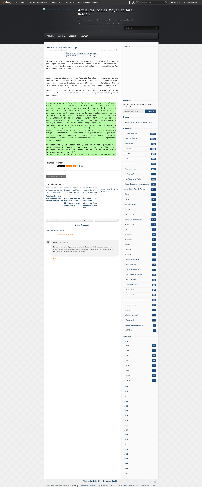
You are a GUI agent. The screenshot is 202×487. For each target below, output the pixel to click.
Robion (126, 199)
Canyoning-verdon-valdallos (133, 325)
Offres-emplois (129, 320)
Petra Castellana (130, 280)
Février (128, 375)
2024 (126, 391)
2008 (126, 468)
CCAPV (127, 154)
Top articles (84, 486)
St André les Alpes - (131, 134)
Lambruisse (128, 234)
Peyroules (127, 209)
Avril (127, 365)
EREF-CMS (128, 330)
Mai (127, 360)
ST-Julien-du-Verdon (131, 174)
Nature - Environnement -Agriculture (136, 184)
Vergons (127, 244)
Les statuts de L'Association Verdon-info (138, 122)
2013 (126, 444)
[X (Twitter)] (133, 2)
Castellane (128, 149)
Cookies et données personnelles (128, 486)
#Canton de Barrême (113, 50)
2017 (126, 425)
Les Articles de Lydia (131, 295)
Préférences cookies (148, 486)
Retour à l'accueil (82, 225)
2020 (126, 411)
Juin (127, 355)
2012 (126, 449)
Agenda (61, 36)
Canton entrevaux (130, 265)
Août (127, 345)
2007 (126, 473)
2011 (126, 454)
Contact (84, 36)
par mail (81, 120)
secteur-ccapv (129, 224)
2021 (126, 406)
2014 (126, 440)
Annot (126, 229)
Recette (127, 310)
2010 (126, 459)
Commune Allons (130, 169)
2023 (126, 396)
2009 (126, 464)
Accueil (50, 36)
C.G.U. (113, 486)
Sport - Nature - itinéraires (133, 275)
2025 (126, 387)
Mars (127, 370)
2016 (126, 430)
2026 (126, 342)
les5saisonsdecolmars (132, 305)
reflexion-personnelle (131, 315)
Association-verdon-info (132, 259)
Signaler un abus (103, 486)
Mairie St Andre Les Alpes (133, 219)
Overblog (115, 481)
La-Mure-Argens (129, 159)
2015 (126, 435)
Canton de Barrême (131, 139)
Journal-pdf (128, 239)
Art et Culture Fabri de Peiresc (134, 189)
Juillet (128, 350)
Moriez (126, 194)
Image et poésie (129, 164)
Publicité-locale (129, 214)
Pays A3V (127, 249)
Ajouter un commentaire (65, 234)
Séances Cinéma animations (134, 300)
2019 (126, 415)
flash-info (127, 254)
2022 (126, 401)
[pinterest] (137, 2)
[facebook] (129, 2)
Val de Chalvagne (130, 204)
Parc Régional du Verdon (132, 179)
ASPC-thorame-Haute (131, 270)
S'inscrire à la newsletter (56, 177)
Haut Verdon (128, 144)
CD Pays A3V (129, 290)
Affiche (72, 36)
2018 (126, 420)
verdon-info (60, 486)
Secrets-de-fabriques (131, 285)
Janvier (128, 380)
